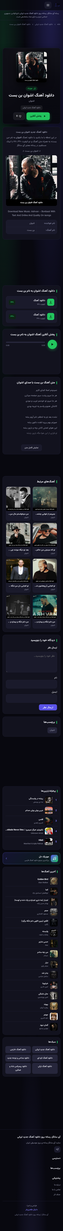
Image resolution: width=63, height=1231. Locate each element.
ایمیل (54, 692)
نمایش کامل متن (31, 447)
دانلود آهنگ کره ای (44, 1058)
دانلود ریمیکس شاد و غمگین (18, 1068)
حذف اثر (57, 1194)
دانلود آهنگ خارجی (18, 1049)
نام (55, 678)
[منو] (48, 5)
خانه (58, 24)
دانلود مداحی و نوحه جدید (18, 1058)
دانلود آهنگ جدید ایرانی (44, 24)
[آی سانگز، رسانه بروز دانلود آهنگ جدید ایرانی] (57, 5)
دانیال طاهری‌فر (32, 1209)
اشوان (52, 730)
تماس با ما (56, 1189)
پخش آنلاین (36, 116)
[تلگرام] (57, 1149)
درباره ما (57, 1184)
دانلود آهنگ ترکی (45, 1066)
